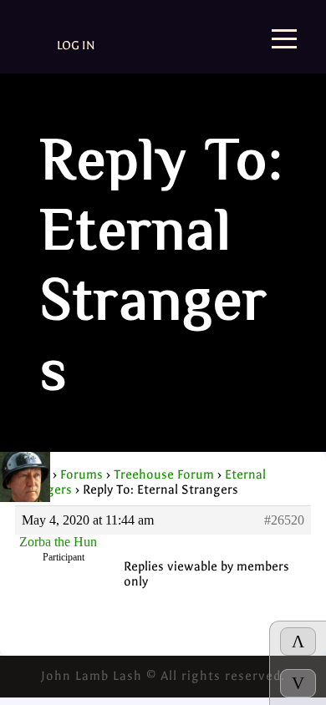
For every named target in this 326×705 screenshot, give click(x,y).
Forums (81, 474)
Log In (76, 45)
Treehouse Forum (164, 474)
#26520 (284, 520)
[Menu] (284, 40)
